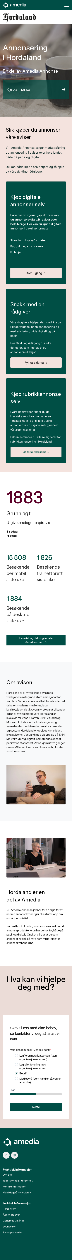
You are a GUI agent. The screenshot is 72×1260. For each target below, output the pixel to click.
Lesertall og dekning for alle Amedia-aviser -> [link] (36, 640)
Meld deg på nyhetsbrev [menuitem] (17, 1192)
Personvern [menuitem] (9, 1208)
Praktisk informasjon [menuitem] (17, 1169)
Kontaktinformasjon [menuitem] (14, 1186)
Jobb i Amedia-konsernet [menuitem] (17, 1180)
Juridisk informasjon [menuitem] (17, 1203)
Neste (36, 1106)
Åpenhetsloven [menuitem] (11, 1214)
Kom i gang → (36, 273)
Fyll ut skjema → (36, 362)
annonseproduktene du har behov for (29, 930)
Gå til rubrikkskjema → (36, 452)
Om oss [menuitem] (7, 1174)
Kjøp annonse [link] (18, 89)
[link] (15, 5)
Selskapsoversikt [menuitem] (12, 1232)
